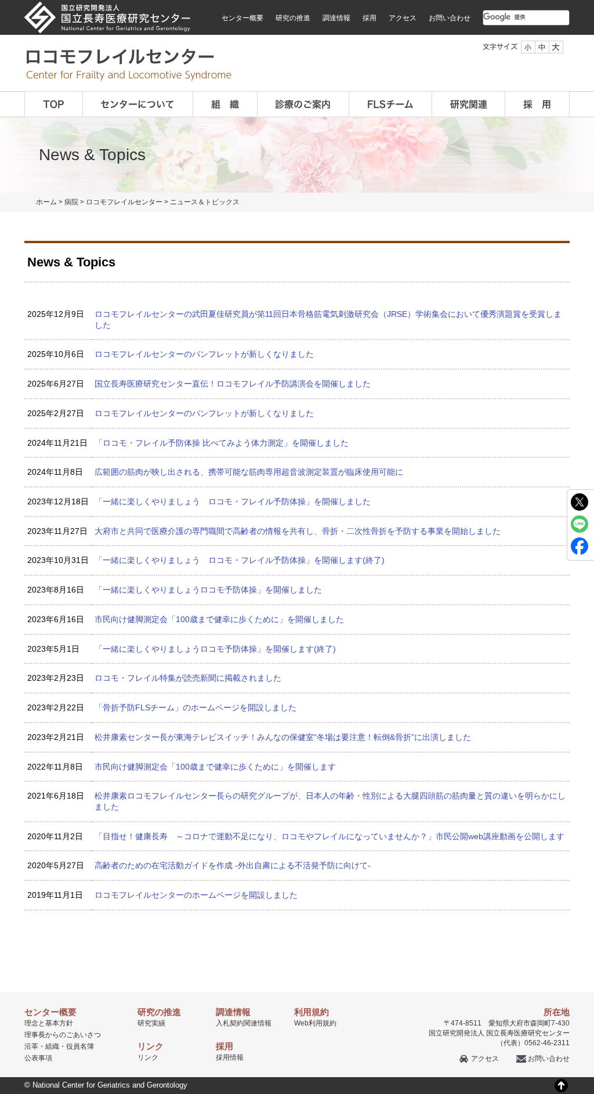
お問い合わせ (449, 18)
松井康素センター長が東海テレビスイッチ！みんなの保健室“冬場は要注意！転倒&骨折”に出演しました (283, 737)
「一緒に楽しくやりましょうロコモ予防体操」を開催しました (208, 589)
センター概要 (242, 18)
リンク (147, 1057)
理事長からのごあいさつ (62, 1035)
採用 (369, 18)
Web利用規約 (315, 1023)
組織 (225, 104)
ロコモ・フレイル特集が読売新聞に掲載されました (188, 678)
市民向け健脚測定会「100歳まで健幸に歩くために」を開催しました (219, 619)
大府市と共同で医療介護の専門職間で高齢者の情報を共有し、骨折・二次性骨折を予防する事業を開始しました (298, 531)
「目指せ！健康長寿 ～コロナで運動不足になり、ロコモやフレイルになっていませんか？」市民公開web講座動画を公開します (329, 836)
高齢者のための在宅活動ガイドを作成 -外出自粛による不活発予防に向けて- (233, 865)
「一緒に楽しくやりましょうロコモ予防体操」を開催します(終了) (215, 648)
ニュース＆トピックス (205, 202)
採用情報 (230, 1057)
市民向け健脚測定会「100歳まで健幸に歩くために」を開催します (215, 766)
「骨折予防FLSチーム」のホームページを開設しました (195, 707)
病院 (71, 202)
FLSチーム (390, 104)
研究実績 (151, 1023)
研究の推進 (293, 18)
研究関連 (468, 104)
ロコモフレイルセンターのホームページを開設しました (196, 895)
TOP (53, 104)
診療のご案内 (303, 104)
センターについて (137, 104)
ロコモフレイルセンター (124, 202)
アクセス (402, 18)
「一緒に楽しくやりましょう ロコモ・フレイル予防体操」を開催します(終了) (240, 560)
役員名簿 (80, 1046)
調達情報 (336, 18)
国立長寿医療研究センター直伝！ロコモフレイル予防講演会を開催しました (233, 383)
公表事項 (38, 1058)
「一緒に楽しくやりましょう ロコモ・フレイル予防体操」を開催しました (233, 501)
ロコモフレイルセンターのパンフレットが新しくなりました (204, 354)
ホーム (46, 202)
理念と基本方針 (48, 1023)
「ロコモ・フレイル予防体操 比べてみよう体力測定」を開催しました (222, 442)
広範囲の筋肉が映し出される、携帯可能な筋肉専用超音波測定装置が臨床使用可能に (249, 471)
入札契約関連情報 (243, 1023)
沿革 (31, 1046)
